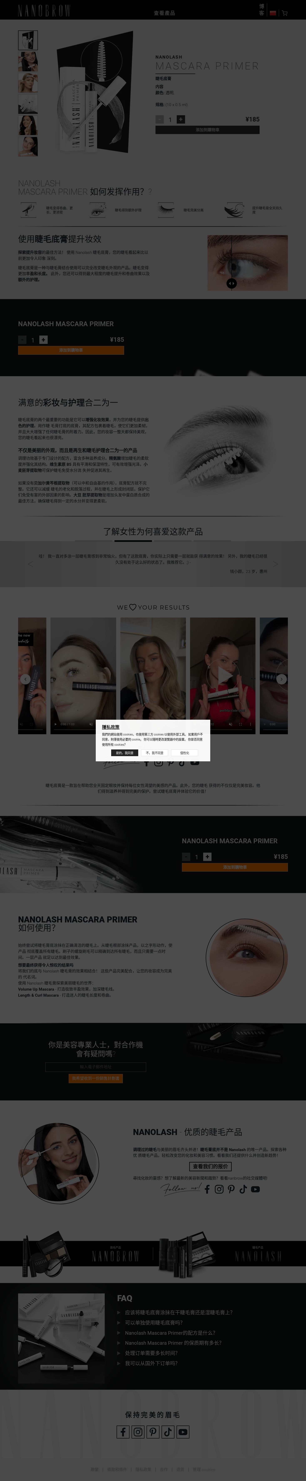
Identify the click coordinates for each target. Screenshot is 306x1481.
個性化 (184, 753)
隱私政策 (110, 727)
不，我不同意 (154, 753)
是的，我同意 (124, 753)
